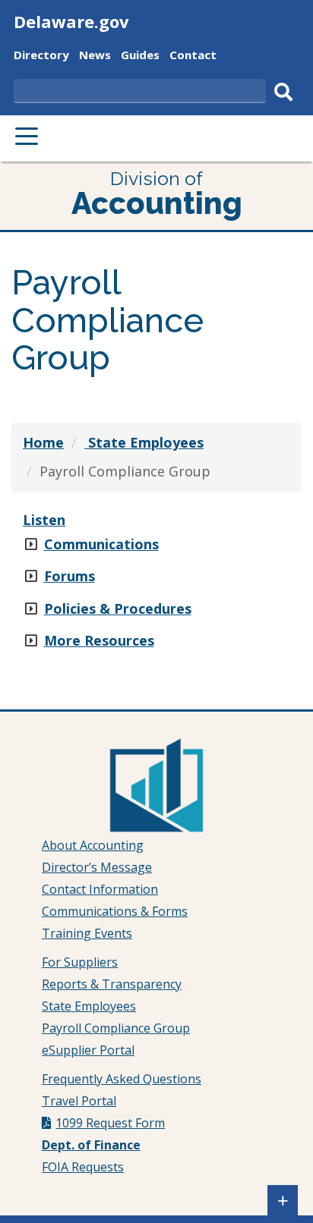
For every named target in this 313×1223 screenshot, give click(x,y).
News (95, 56)
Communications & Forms (115, 911)
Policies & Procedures (117, 608)
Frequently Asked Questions (121, 1079)
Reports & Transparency (112, 984)
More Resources (99, 640)
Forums (69, 576)
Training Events (87, 933)
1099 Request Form (110, 1123)
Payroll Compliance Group (116, 1028)
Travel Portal (79, 1101)
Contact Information (100, 889)
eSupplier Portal (88, 1050)
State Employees (89, 1006)
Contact (193, 56)
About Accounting (93, 845)
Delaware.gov (71, 21)
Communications (101, 544)
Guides (140, 56)
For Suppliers (80, 962)
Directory (41, 56)
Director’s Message (97, 867)
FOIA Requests (83, 1167)
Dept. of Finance (91, 1145)
